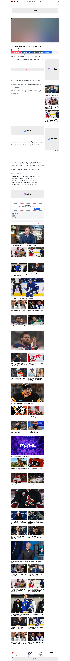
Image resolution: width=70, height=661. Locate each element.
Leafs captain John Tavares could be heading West (22, 178)
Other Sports (30, 656)
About (40, 653)
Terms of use (41, 655)
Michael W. (14, 49)
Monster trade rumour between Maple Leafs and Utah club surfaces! (26, 176)
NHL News (29, 653)
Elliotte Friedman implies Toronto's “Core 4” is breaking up (24, 184)
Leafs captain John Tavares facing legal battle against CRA (24, 180)
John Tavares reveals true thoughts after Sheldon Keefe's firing (24, 182)
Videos (29, 654)
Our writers (40, 654)
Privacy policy (41, 656)
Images (29, 655)
